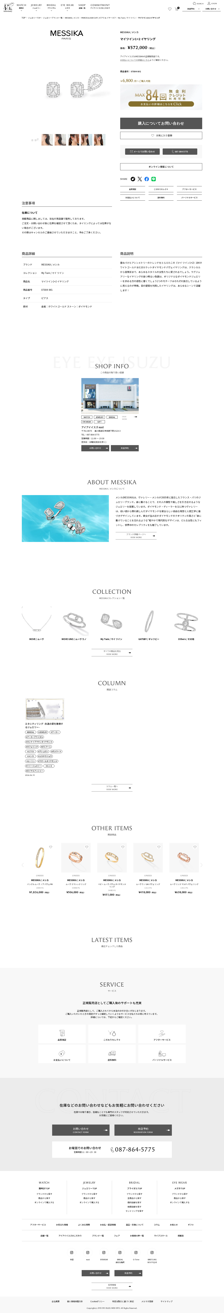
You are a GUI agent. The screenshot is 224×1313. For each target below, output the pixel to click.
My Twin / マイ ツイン (127, 17)
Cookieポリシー (97, 1301)
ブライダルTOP (134, 1188)
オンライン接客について (161, 166)
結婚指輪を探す (134, 1206)
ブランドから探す (44, 1193)
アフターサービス (38, 1224)
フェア (117, 1235)
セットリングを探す (134, 1210)
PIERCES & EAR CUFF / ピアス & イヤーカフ (98, 17)
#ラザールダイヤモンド (47, 761)
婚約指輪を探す (134, 1202)
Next (201, 865)
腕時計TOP (44, 1188)
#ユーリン (31, 761)
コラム (157, 1224)
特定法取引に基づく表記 (123, 1301)
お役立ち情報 (62, 1224)
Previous (23, 865)
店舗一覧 (82, 6)
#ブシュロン (43, 751)
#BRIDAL (30, 732)
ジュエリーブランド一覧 (52, 17)
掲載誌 (181, 1235)
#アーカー (55, 732)
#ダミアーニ (46, 746)
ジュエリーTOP (34, 17)
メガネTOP (179, 1188)
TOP (24, 17)
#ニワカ (30, 751)
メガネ (67, 6)
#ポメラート (56, 751)
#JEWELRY (42, 732)
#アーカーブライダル (34, 737)
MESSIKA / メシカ (72, 17)
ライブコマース (161, 1235)
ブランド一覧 (98, 1235)
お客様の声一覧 (137, 1235)
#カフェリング (32, 746)
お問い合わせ (210, 8)
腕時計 (21, 6)
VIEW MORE (124, 418)
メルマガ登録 (147, 1301)
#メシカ (30, 756)
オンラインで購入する (44, 1202)
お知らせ (174, 1224)
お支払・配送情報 (108, 1224)
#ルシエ (49, 766)
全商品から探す (134, 1198)
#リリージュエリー (33, 766)
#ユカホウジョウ (45, 756)
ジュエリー (36, 6)
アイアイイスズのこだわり (100, 6)
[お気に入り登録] (51, 847)
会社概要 (56, 1301)
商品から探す (44, 1198)
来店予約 (190, 8)
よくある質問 (84, 1224)
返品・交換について (135, 1224)
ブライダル (51, 6)
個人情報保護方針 (75, 1301)
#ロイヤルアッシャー (34, 771)
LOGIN (214, 4)
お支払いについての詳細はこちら (135, 60)
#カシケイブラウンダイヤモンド (39, 742)
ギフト (191, 1224)
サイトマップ (167, 1301)
